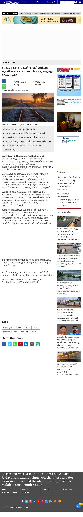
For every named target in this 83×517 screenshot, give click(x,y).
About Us (25, 489)
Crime (13, 62)
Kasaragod (51, 2)
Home (24, 2)
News (36, 327)
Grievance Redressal (9, 492)
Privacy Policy (66, 489)
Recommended (64, 212)
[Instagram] (30, 501)
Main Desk (8, 90)
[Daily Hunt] (54, 500)
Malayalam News (10, 332)
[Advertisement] (41, 45)
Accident (24, 332)
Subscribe (25, 492)
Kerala (27, 327)
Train (34, 332)
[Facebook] (22, 501)
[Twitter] (26, 501)
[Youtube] (38, 501)
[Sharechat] (59, 500)
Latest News (36, 2)
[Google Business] (45, 500)
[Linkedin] (34, 501)
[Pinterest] (42, 501)
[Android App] (50, 500)
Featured (61, 172)
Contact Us (45, 489)
